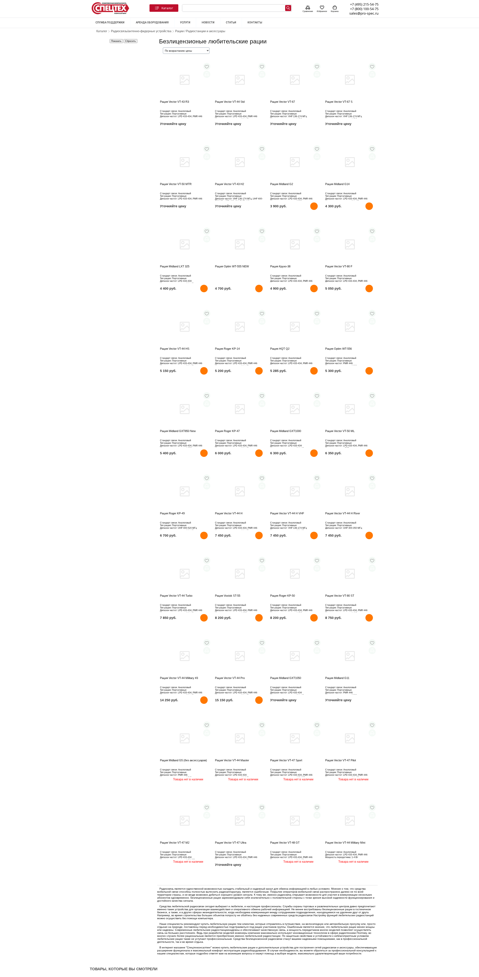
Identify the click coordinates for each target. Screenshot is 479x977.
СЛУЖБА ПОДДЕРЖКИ (109, 22)
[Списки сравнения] (308, 7)
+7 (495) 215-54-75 (364, 4)
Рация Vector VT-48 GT (285, 842)
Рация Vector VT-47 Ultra (230, 842)
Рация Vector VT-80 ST (339, 595)
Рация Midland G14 (337, 184)
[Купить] (314, 206)
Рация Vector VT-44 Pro (230, 678)
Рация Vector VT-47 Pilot (340, 760)
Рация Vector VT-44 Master (232, 760)
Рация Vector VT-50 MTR (176, 184)
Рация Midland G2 (281, 184)
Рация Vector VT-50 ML (340, 431)
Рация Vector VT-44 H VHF (287, 513)
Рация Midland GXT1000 (285, 431)
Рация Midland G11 (337, 678)
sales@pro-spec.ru (364, 13)
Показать (116, 41)
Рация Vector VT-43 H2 (229, 184)
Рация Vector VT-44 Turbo (176, 595)
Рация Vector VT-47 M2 (174, 842)
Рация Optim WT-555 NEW (232, 266)
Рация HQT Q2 (279, 348)
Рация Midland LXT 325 (174, 266)
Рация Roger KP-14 (227, 348)
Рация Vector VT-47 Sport (286, 760)
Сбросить (130, 41)
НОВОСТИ (208, 22)
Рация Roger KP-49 (172, 513)
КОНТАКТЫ (255, 22)
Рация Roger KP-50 (282, 595)
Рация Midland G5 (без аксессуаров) (183, 760)
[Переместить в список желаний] (206, 66)
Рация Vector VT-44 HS (174, 348)
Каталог (167, 8)
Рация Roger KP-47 (227, 431)
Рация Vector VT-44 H (228, 513)
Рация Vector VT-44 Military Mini (345, 842)
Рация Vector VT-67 (282, 101)
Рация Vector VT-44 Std (230, 101)
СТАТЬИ (231, 22)
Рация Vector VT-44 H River (342, 513)
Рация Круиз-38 (280, 266)
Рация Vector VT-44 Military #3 (179, 678)
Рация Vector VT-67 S (339, 101)
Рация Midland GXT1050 (285, 678)
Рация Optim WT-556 (338, 348)
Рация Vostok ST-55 (227, 595)
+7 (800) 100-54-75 (364, 9)
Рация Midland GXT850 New (178, 431)
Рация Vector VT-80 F (338, 266)
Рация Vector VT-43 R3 (174, 101)
